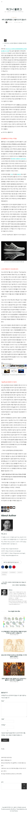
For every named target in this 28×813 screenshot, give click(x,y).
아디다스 (20, 572)
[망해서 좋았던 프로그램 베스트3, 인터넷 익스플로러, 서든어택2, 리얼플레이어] (14, 669)
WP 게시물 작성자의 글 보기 (11, 562)
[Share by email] (8, 40)
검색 (2, 782)
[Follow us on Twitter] (5, 507)
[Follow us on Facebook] (2, 507)
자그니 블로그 (14, 9)
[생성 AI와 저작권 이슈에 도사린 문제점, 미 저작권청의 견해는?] (14, 645)
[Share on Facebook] (2, 40)
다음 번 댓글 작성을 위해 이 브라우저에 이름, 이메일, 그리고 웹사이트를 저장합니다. (13, 734)
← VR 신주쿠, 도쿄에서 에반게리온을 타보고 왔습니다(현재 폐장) (13, 583)
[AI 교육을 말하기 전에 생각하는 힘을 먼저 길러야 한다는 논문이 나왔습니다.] (14, 621)
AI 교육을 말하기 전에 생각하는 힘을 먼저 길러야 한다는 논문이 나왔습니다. (14, 632)
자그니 (10, 22)
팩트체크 (4, 574)
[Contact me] (14, 507)
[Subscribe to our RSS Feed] (8, 507)
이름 (2, 719)
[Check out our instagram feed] (11, 507)
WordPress (13, 809)
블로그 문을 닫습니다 (6, 760)
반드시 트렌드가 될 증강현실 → (19, 585)
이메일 (3, 725)
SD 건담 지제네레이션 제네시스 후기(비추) (11, 773)
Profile (2, 749)
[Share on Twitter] (5, 40)
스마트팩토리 (12, 572)
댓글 (2, 701)
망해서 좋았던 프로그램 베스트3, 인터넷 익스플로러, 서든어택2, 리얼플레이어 (14, 679)
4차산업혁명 (4, 572)
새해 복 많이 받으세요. (6, 757)
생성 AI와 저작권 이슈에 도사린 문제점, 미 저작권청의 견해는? (14, 655)
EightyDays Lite (23, 809)
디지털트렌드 (14, 17)
